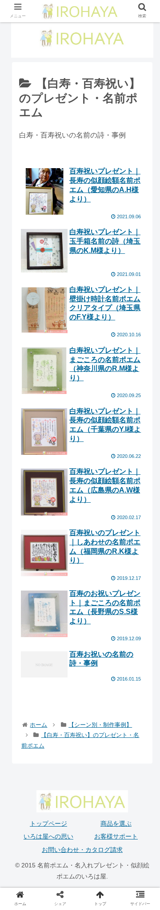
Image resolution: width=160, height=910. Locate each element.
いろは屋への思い (48, 836)
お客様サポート (116, 836)
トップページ (48, 823)
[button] (143, 777)
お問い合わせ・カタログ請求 (82, 849)
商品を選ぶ (116, 823)
